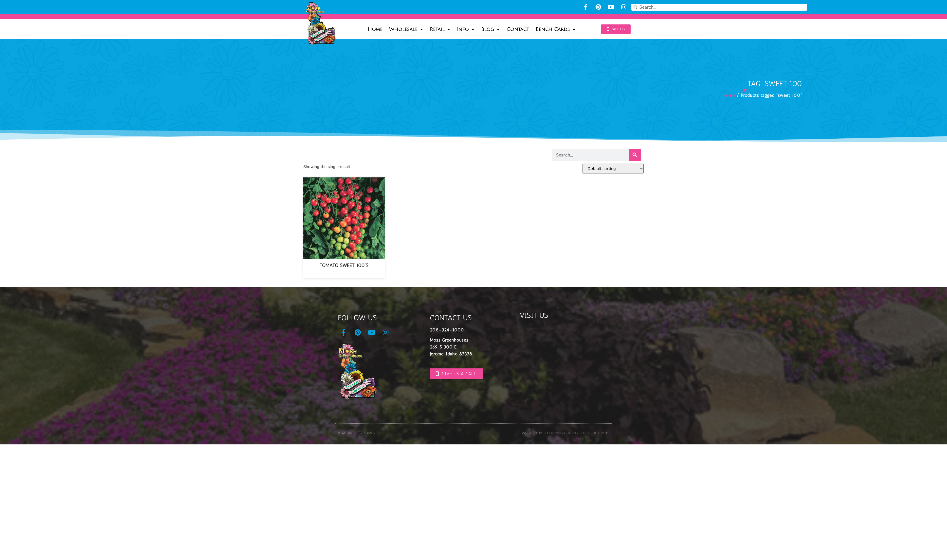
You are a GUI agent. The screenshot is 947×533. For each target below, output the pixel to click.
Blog (487, 29)
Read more (344, 274)
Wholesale (403, 29)
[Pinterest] (598, 7)
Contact (518, 29)
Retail (437, 29)
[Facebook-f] (586, 7)
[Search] (635, 155)
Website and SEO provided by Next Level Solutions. (565, 433)
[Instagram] (624, 7)
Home (375, 29)
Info (463, 29)
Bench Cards (553, 29)
